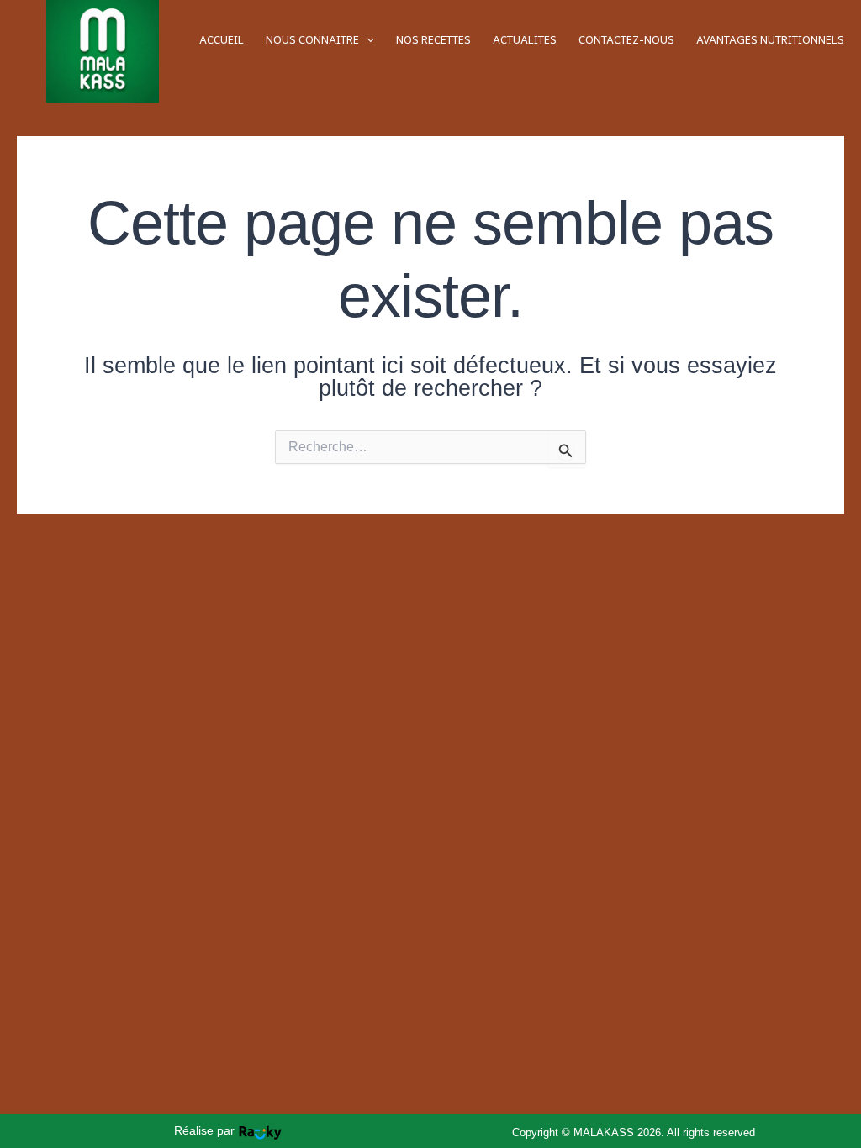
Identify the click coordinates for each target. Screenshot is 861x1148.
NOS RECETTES (433, 40)
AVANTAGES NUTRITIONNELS (770, 40)
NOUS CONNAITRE (312, 40)
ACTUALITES (525, 40)
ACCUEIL (221, 40)
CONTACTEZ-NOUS (626, 40)
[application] (366, 40)
